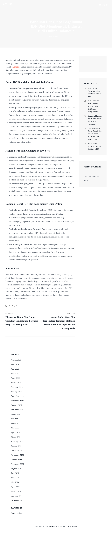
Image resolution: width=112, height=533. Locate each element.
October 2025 (16, 405)
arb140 (7, 3)
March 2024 (16, 491)
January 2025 (16, 446)
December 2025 (17, 396)
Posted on (56, 37)
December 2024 (17, 450)
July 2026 (15, 364)
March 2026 (16, 382)
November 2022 (17, 500)
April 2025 (15, 432)
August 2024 (16, 469)
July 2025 (15, 419)
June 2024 (15, 478)
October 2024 (16, 459)
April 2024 (15, 487)
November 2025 (17, 401)
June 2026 (15, 369)
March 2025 (16, 437)
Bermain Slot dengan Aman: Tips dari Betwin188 (94, 146)
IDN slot (15, 67)
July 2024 (15, 473)
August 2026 (16, 360)
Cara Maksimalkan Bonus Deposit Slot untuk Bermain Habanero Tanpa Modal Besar (94, 133)
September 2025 (17, 410)
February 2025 (17, 441)
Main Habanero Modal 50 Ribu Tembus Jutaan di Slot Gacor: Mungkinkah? (94, 106)
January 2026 (16, 391)
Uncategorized (14, 306)
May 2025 (15, 428)
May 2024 (15, 482)
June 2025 (15, 423)
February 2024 (17, 496)
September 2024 (17, 464)
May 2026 (15, 373)
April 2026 (15, 378)
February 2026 (17, 387)
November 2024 (17, 455)
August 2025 (16, 414)
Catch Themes (72, 526)
